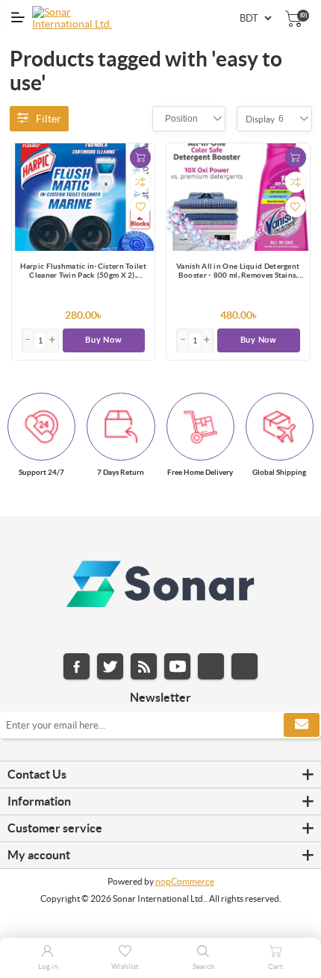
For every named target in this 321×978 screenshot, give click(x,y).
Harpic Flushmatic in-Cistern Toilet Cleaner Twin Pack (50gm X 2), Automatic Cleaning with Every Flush (83, 271)
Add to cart (140, 157)
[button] (52, 340)
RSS (144, 666)
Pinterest (244, 666)
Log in (48, 966)
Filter (48, 119)
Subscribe (302, 725)
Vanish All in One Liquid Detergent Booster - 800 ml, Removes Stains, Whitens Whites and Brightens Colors (237, 271)
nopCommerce (184, 881)
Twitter (110, 666)
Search (204, 966)
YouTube (177, 666)
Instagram (211, 666)
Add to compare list (140, 182)
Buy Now (103, 339)
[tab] (160, 774)
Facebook (76, 666)
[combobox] (181, 118)
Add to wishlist (140, 206)
